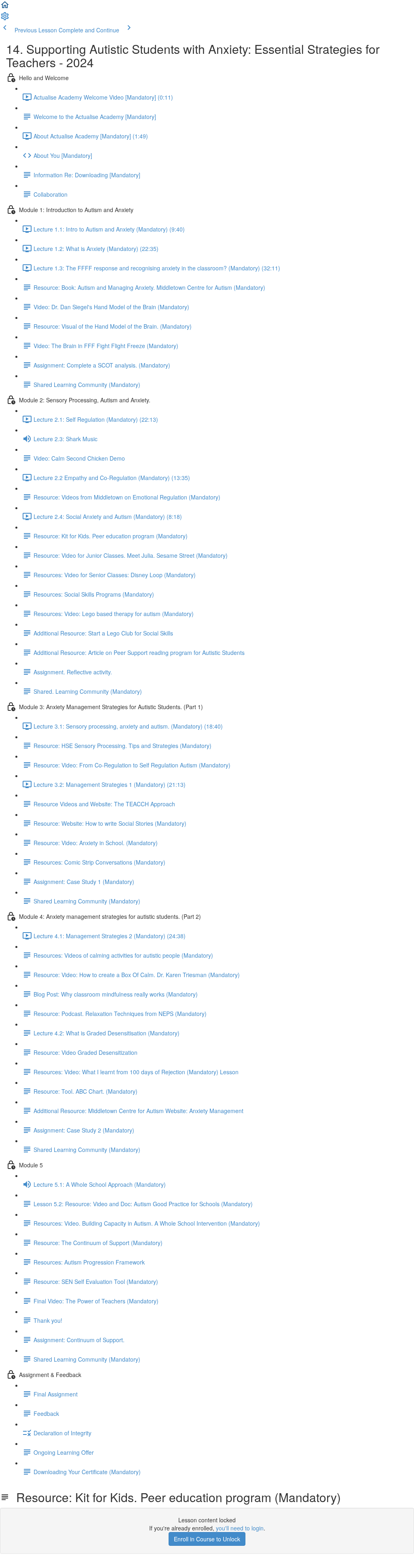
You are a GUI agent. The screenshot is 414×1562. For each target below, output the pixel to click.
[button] (5, 7)
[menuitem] (5, 19)
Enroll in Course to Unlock (207, 1539)
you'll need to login (240, 1528)
